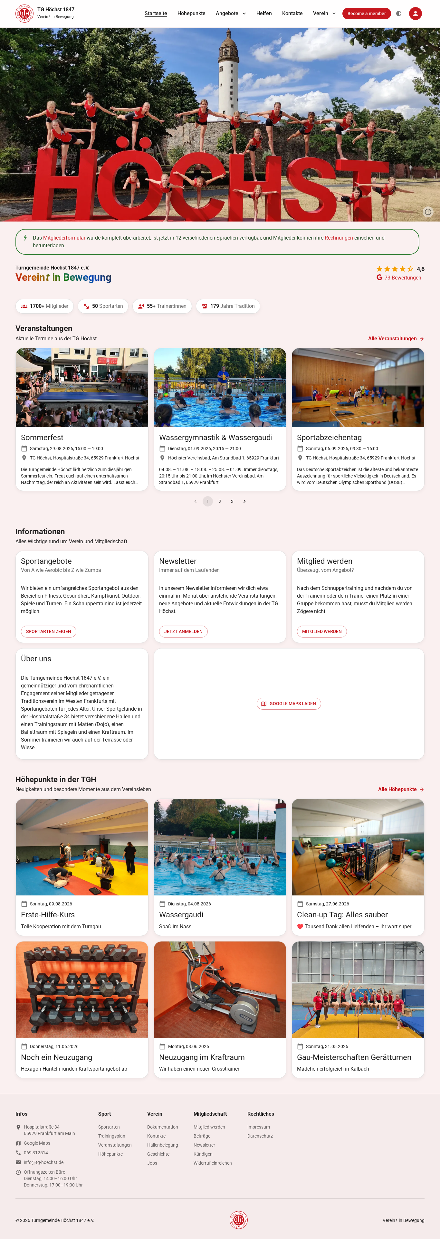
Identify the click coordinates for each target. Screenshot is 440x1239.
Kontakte (292, 13)
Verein (320, 13)
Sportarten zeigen (48, 631)
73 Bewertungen (403, 278)
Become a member (367, 13)
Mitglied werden (322, 631)
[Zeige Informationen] (428, 211)
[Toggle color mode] (399, 13)
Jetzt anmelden (183, 631)
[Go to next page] (244, 501)
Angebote (227, 13)
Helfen (264, 13)
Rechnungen (339, 238)
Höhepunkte (191, 13)
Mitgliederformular (64, 238)
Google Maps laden (293, 703)
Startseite (156, 13)
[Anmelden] (416, 14)
